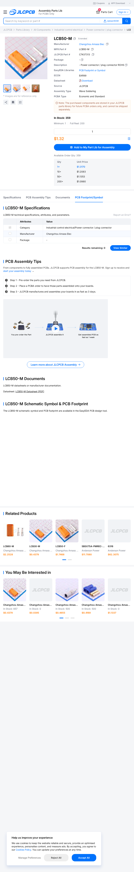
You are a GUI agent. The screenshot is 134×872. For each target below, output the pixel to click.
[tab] (12, 197)
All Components (42, 29)
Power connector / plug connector (104, 29)
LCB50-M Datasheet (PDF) (30, 391)
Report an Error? (122, 214)
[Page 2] (70, 559)
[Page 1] (64, 559)
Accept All (84, 857)
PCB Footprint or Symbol (92, 70)
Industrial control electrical (68, 29)
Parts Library (23, 29)
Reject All (56, 857)
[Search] (127, 21)
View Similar (120, 247)
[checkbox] (10, 227)
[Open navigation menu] (5, 12)
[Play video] (55, 329)
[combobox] (51, 21)
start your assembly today (17, 271)
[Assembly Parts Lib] (22, 12)
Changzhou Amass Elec (91, 44)
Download (87, 80)
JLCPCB (7, 29)
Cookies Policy (23, 849)
